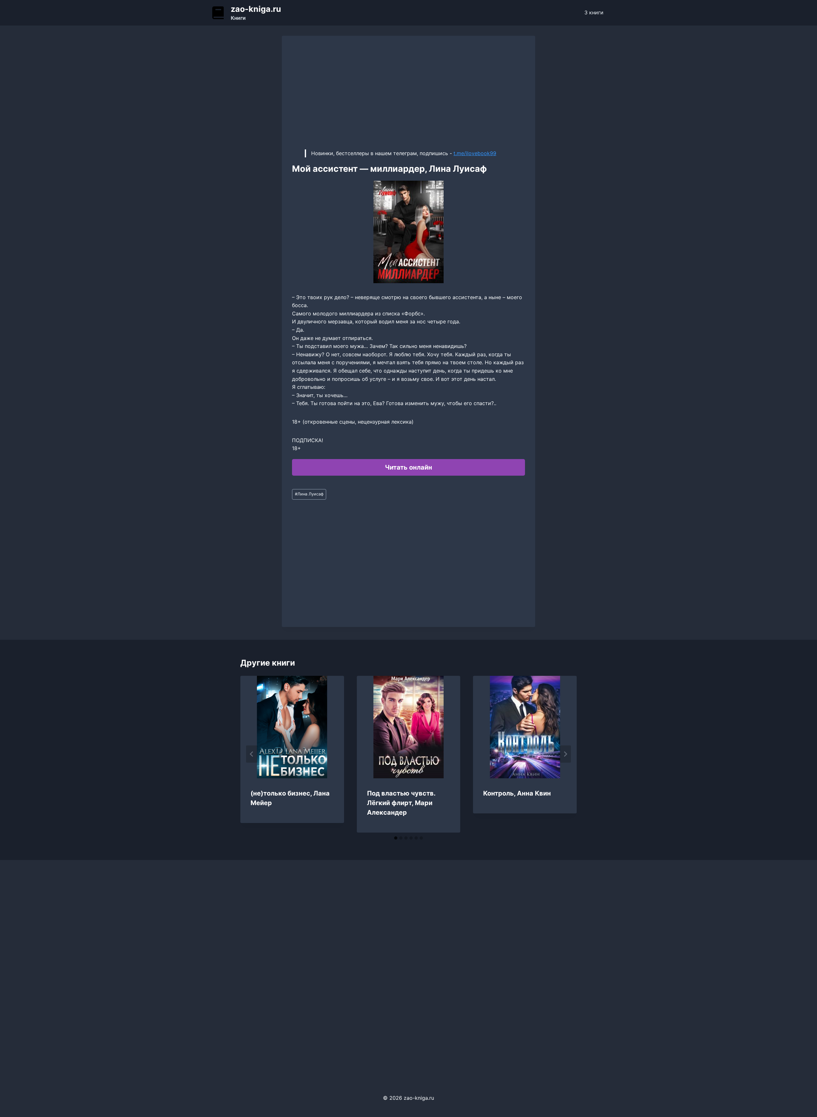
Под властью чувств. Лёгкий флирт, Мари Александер (401, 802)
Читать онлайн (408, 467)
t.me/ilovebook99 (474, 153)
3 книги (593, 12)
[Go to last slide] (252, 754)
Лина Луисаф (309, 494)
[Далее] (565, 754)
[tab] (395, 838)
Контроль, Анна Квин (517, 793)
